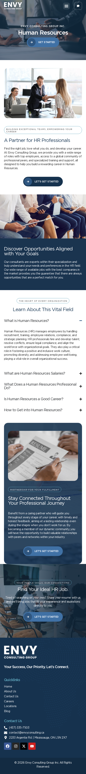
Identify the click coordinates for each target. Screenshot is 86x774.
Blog (7, 711)
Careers (9, 701)
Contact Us (11, 696)
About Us (10, 691)
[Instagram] (15, 746)
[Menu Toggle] (66, 6)
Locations (10, 706)
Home (8, 686)
